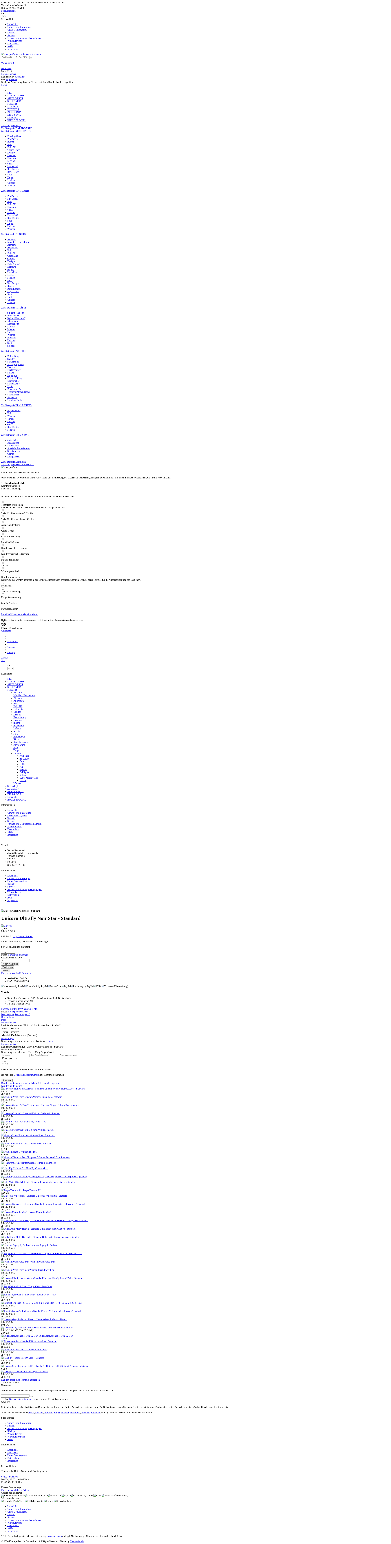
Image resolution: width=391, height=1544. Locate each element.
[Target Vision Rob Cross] (14, 1286)
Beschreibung (8, 1014)
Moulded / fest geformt (18, 242)
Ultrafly (23, 780)
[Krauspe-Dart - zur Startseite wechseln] (21, 54)
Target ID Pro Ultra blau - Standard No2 (62, 1253)
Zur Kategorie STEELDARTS (16, 131)
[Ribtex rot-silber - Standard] (15, 1341)
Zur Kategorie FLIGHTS (13, 234)
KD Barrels (12, 198)
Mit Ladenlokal (8, 10)
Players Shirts (13, 410)
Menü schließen (8, 74)
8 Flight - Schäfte (15, 313)
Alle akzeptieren (30, 614)
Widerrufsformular (16, 1436)
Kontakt (11, 32)
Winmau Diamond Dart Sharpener (53, 1157)
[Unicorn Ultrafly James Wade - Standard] (22, 1278)
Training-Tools (14, 400)
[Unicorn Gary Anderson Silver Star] (19, 1327)
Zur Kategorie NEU (11, 125)
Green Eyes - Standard (37, 1371)
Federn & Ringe (15, 378)
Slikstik (11, 346)
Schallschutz (13, 361)
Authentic (24, 755)
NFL (9, 280)
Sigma (23, 775)
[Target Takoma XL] (12, 1190)
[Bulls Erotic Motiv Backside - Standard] (21, 1237)
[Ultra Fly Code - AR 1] (13, 1168)
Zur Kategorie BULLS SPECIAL (17, 464)
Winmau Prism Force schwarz (47, 1097)
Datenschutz (13, 43)
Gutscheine (12, 440)
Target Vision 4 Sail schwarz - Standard (61, 1311)
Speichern (17, 614)
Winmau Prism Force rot (39, 1143)
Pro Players (12, 139)
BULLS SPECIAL (16, 799)
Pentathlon (12, 272)
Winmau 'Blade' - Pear (36, 1349)
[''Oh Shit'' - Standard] (12, 1357)
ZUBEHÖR (13, 788)
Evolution (95, 1412)
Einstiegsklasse (14, 136)
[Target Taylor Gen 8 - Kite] (15, 1294)
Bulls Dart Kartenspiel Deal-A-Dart (56, 1336)
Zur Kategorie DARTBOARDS (16, 128)
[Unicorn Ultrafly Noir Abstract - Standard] (22, 1088)
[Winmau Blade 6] (10, 1152)
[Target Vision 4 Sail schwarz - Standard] (21, 1311)
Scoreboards (13, 394)
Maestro (23, 769)
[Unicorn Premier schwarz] (15, 1130)
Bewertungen (22, 1014)
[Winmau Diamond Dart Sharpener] (19, 1157)
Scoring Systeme (15, 364)
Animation (12, 247)
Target (10, 177)
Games (10, 454)
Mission (11, 161)
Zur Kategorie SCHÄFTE (14, 307)
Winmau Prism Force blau (41, 1270)
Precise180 (12, 166)
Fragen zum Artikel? (11, 973)
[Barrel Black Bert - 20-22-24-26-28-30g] (22, 1303)
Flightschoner (13, 370)
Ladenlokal (12, 24)
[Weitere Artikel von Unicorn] (6, 925)
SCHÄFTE (12, 786)
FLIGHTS (12, 690)
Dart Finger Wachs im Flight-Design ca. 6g (66, 1176)
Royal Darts (13, 172)
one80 (10, 163)
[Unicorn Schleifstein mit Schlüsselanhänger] (23, 1366)
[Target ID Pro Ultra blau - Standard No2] (22, 1253)
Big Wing (24, 758)
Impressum (12, 49)
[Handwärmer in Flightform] (15, 1163)
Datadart (11, 155)
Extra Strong (13, 264)
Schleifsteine (13, 383)
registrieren (11, 79)
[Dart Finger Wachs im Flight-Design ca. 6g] (23, 1176)
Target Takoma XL (32, 1190)
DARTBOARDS (15, 681)
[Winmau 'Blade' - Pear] (13, 1349)
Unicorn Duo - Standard (39, 1212)
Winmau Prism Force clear (42, 1135)
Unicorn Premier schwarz (41, 1130)
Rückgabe (12, 1431)
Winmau (11, 185)
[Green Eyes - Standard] (13, 1371)
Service (11, 35)
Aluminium (12, 321)
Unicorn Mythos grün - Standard (51, 1195)
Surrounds (12, 397)
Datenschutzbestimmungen (27, 1074)
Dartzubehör (13, 381)
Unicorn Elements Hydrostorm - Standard (64, 1204)
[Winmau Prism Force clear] (15, 1135)
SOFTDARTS (14, 687)
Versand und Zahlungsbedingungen (24, 38)
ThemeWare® (77, 1541)
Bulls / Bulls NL (15, 315)
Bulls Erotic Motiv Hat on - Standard (57, 1228)
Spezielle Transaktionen (18, 448)
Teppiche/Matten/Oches (18, 392)
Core (22, 761)
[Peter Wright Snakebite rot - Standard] (20, 1182)
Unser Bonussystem (17, 30)
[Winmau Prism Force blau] (15, 1270)
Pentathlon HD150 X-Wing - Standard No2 (67, 1220)
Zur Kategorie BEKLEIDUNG (16, 405)
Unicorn (11, 183)
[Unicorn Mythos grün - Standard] (18, 1195)
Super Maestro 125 (29, 777)
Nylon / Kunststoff (16, 318)
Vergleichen (7, 967)
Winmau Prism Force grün (42, 1261)
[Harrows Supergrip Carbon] (16, 1245)
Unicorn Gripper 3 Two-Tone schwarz (60, 1105)
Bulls (9, 144)
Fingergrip (12, 375)
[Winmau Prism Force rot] (14, 1143)
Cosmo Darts (13, 150)
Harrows (11, 158)
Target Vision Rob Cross (40, 1286)
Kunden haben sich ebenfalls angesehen (42, 1083)
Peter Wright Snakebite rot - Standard (58, 1182)
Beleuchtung (13, 356)
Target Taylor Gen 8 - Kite (43, 1294)
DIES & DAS (14, 794)
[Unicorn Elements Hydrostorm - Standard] (22, 1204)
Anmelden (20, 76)
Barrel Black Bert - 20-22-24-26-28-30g (62, 1303)
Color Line (12, 255)
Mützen (11, 429)
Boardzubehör (14, 389)
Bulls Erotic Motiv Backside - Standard (61, 1237)
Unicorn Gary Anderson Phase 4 (51, 1319)
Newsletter (12, 1452)
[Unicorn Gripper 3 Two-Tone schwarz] (21, 1105)
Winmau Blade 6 (28, 1152)
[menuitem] (195, 34)
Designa (11, 261)
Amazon (11, 239)
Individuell (6, 614)
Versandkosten (55, 1536)
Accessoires (13, 443)
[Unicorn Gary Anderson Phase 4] (18, 1319)
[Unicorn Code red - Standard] (16, 1113)
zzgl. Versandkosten (23, 936)
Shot (9, 174)
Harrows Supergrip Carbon (44, 1245)
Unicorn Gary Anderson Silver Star (55, 1327)
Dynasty (11, 152)
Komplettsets (13, 456)
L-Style (11, 275)
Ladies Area (13, 445)
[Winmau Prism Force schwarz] (17, 1097)
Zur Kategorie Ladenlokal (13, 461)
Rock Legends (14, 288)
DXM (22, 764)
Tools (10, 386)
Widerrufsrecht (14, 41)
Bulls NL (11, 147)
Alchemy (11, 245)
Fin (21, 766)
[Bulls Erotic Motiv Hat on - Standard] (20, 1228)
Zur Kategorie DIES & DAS (15, 435)
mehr (3, 1020)
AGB (10, 46)
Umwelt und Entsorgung (19, 27)
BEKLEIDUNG (15, 791)
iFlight (10, 269)
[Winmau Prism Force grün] (15, 1261)
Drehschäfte (13, 324)
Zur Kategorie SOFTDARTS (15, 190)
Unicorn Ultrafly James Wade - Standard (62, 1278)
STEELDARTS (15, 684)
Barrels (10, 141)
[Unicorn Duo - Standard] (14, 1212)
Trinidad (11, 180)
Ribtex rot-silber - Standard (43, 1341)
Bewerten (26, 973)
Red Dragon (13, 169)
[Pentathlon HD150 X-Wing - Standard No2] (23, 1220)
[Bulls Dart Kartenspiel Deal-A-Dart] (20, 1336)
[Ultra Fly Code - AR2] (13, 1121)
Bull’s (31, 1412)
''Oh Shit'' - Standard (34, 1357)
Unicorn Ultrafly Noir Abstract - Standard (64, 1088)
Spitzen (11, 372)
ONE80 (65, 1412)
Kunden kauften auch (11, 1083)
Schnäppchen (13, 451)
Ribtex (10, 286)
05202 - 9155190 (9, 1476)
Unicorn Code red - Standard (46, 1113)
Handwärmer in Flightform (43, 1163)
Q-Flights (24, 772)
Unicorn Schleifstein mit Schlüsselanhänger (67, 1366)
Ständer (11, 359)
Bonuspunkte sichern (18, 955)
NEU (10, 679)
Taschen (11, 367)
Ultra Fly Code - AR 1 (37, 1168)
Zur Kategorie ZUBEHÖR (14, 351)
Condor (11, 258)
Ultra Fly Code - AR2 (35, 1121)
